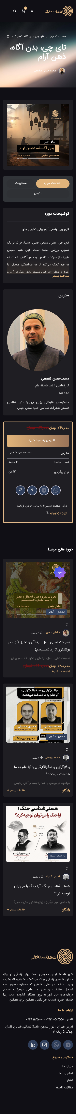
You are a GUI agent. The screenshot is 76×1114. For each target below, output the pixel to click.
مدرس (38, 193)
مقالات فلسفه (64, 1088)
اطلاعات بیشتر (62, 672)
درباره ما (67, 1066)
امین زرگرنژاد (52, 877)
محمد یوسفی (52, 758)
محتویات (21, 183)
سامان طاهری (52, 633)
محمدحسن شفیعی (45, 71)
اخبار (70, 1081)
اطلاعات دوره (52, 183)
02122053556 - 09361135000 (45, 1020)
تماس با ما (66, 1073)
